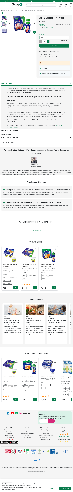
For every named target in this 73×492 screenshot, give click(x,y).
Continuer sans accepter (7, 482)
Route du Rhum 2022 (9, 437)
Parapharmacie (9, 435)
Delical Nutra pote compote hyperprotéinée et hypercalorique (10, 266)
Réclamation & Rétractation (27, 433)
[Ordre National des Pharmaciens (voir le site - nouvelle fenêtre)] (40, 451)
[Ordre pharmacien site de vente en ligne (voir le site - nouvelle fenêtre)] (26, 451)
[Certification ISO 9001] (10, 451)
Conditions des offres (45, 437)
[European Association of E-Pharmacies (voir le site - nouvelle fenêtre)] (64, 451)
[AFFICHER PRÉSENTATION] (70, 83)
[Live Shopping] (16, 413)
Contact (57, 1)
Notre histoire (9, 432)
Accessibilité (31, 471)
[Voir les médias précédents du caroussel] (9, 23)
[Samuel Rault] (34, 160)
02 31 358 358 (66, 1)
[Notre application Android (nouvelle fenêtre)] (13, 442)
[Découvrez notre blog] (24, 413)
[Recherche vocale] (53, 5)
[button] (5, 5)
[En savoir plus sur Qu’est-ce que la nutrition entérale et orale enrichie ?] (13, 310)
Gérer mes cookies (45, 439)
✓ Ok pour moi (65, 488)
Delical (42, 25)
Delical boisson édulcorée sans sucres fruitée (47, 265)
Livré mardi (44, 68)
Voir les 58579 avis (13, 1)
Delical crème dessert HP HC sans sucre (29, 265)
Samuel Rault (34, 164)
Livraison (27, 430)
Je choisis (51, 488)
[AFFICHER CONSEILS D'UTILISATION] (70, 130)
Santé (5, 316)
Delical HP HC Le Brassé (47, 376)
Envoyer (51, 421)
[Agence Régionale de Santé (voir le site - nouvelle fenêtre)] (46, 451)
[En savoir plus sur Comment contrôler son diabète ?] (35, 310)
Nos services (9, 433)
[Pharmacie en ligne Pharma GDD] (17, 5)
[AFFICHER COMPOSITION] (70, 134)
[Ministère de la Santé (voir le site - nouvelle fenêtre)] (20, 451)
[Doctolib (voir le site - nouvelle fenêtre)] (36, 460)
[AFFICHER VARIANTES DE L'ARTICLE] (70, 138)
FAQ (27, 432)
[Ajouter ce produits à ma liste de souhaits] (2, 13)
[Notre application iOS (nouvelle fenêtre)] (4, 442)
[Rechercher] (55, 5)
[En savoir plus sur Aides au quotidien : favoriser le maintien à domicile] (57, 310)
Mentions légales (45, 430)
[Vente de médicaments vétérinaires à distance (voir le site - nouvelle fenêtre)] (33, 451)
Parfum (41, 34)
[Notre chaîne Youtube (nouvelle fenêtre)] (12, 413)
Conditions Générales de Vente (45, 435)
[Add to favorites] (17, 249)
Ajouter (55, 45)
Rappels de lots (27, 437)
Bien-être (50, 316)
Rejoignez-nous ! (9, 439)
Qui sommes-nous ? (9, 430)
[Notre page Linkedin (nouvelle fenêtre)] (7, 413)
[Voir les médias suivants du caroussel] (34, 23)
